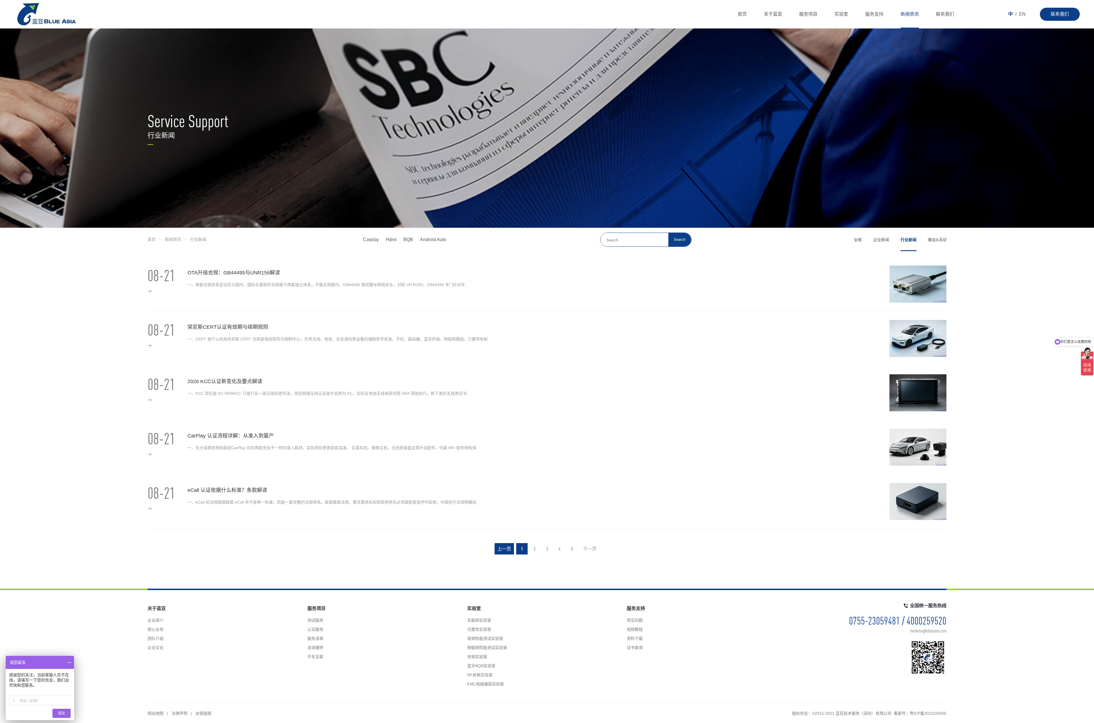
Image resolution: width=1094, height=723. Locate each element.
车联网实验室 (479, 620)
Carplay (371, 239)
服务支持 (874, 14)
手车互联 (315, 656)
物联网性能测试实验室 (487, 647)
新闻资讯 (910, 14)
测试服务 (315, 620)
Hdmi (391, 239)
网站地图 (156, 713)
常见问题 (635, 620)
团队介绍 (156, 638)
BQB (408, 239)
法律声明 (179, 713)
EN (1022, 14)
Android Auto (433, 239)
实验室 (841, 14)
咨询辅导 (315, 647)
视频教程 (635, 629)
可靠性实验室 (479, 629)
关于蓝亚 (773, 14)
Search (679, 239)
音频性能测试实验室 (485, 638)
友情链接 (203, 713)
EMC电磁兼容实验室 (485, 684)
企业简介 (156, 620)
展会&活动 (937, 239)
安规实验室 (477, 656)
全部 (858, 239)
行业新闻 (198, 239)
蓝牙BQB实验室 (481, 666)
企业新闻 (881, 239)
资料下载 (635, 638)
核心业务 (156, 629)
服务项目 (808, 14)
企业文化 (156, 647)
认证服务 (315, 629)
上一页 (504, 548)
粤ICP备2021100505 (928, 713)
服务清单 (315, 638)
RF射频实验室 (480, 675)
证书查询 (635, 647)
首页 (742, 14)
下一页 (590, 548)
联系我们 (1060, 14)
